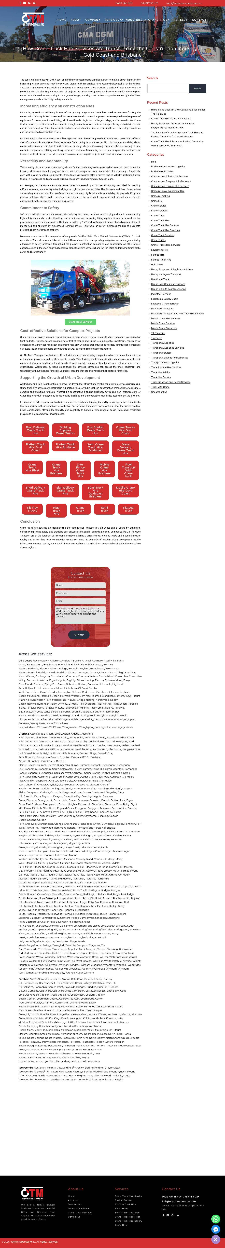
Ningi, (80, 886)
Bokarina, (28, 987)
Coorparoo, (33, 792)
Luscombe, (117, 692)
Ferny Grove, (43, 811)
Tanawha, (32, 1053)
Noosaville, (68, 1037)
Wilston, (64, 964)
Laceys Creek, (72, 847)
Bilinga (63, 668)
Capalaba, (48, 772)
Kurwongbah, (56, 847)
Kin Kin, (49, 1018)
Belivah (75, 664)
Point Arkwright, (86, 1045)
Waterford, (53, 723)
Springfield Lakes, (103, 929)
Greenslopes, (85, 823)
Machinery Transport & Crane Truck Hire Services (177, 313)
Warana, (57, 1057)
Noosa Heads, (92, 1033)
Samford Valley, (51, 917)
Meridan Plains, (73, 1026)
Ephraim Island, (114, 680)
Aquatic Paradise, (116, 737)
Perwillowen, (55, 1045)
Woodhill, (122, 964)
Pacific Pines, (105, 703)
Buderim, (103, 987)
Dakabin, (29, 796)
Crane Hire (157, 200)
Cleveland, (83, 784)
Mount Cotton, (86, 870)
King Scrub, (50, 843)
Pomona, (101, 1045)
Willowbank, (51, 964)
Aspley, (84, 741)
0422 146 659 (124, 3)
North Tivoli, (80, 890)
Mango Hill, (101, 859)
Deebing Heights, (92, 796)
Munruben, (78, 878)
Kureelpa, (111, 1018)
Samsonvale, (87, 917)
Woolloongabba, (45, 968)
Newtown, (70, 886)
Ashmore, (98, 660)
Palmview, (36, 1041)
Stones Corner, (103, 933)
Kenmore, (105, 839)
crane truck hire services (102, 112)
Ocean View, (44, 894)
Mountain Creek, (38, 1033)
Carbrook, (78, 772)
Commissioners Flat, (84, 788)
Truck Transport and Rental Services (170, 382)
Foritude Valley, (47, 815)
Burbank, (96, 765)
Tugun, (124, 719)
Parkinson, (33, 898)
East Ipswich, (50, 804)
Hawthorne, (33, 827)
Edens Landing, (86, 680)
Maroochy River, (36, 1026)
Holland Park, (54, 831)
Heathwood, (47, 827)
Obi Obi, (126, 1037)
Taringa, (48, 945)
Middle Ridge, (101, 1071)
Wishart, (86, 964)
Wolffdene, (55, 727)
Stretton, (45, 937)
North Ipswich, (126, 886)
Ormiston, (69, 894)
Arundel (86, 660)
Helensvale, (105, 684)
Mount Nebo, (93, 874)
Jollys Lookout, (63, 835)
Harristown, (66, 1071)
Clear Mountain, (67, 784)
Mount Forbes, (121, 870)
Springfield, (86, 929)
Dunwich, (95, 800)
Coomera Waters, (88, 676)
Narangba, (47, 882)
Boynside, (70, 987)
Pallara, (102, 894)
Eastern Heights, (68, 804)
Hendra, (72, 827)
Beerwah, (44, 983)
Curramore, (48, 1002)
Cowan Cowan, (83, 792)
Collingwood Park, (61, 788)
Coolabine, (64, 994)
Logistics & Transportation (165, 303)
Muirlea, (53, 878)
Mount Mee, (78, 874)
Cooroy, (54, 998)
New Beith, (80, 882)
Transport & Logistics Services (167, 347)
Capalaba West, (63, 772)
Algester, (30, 737)
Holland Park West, (73, 831)
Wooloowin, (62, 968)
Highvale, (29, 831)
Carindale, (117, 772)
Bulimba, (42, 765)
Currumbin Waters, (38, 680)
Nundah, (32, 894)
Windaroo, (31, 727)
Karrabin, (46, 839)
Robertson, (57, 909)
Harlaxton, (52, 1071)
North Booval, (109, 886)
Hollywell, (31, 688)
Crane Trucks (158, 240)
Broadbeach (97, 668)
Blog (153, 161)
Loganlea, (49, 855)
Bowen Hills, (60, 753)
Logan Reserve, (114, 851)
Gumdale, (107, 823)
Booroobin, (41, 987)
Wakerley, (50, 957)
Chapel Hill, (42, 780)
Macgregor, (56, 859)
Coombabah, (58, 676)
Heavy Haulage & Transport (166, 274)
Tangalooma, (35, 945)
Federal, (100, 1006)
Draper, (73, 800)
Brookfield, (34, 761)
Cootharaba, (88, 998)
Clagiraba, (124, 672)
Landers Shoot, (41, 1022)
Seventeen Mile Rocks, (69, 921)
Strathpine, (33, 937)
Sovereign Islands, (70, 715)
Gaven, (62, 684)
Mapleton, (102, 1022)
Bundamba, (64, 765)
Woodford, (109, 964)
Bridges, (81, 987)
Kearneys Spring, (83, 1071)
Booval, (28, 753)
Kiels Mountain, (35, 1018)
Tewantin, (54, 1053)
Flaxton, (110, 1006)
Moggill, (52, 866)
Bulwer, (52, 765)
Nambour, (67, 1033)
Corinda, (45, 792)
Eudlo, (80, 1006)
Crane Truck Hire (160, 220)
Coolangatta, (43, 676)
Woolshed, (75, 968)
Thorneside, (31, 949)
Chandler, (30, 780)
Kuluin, (87, 1018)
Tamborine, (49, 941)
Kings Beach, (62, 1018)
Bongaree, (128, 749)
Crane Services (159, 210)
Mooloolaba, (53, 1030)
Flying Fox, (51, 684)
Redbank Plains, (44, 906)
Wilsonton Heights (113, 1079)
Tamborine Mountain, (107, 719)
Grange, (59, 823)
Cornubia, (56, 792)
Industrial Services (161, 293)
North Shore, (113, 1037)
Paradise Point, (35, 707)
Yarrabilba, (43, 972)
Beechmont (50, 664)
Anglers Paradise (71, 660)
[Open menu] (121, 20)
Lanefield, (32, 851)
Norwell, (32, 703)
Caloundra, (45, 990)
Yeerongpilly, (57, 972)
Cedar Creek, (58, 776)
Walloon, (61, 957)
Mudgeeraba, (60, 699)
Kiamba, (126, 1014)
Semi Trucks (121, 1208)
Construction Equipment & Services (170, 186)
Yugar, (80, 972)
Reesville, (112, 1045)
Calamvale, (66, 769)
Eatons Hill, (85, 804)
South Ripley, (37, 929)
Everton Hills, (119, 808)
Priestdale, (60, 902)
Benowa (97, 664)
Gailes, (80, 815)
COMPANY (92, 19)
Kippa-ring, (75, 843)
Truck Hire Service (161, 377)
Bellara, (126, 745)
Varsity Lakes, (38, 723)
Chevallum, (113, 990)
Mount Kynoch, (118, 1071)
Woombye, (42, 1061)
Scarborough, (34, 921)
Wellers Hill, (36, 961)
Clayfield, (52, 784)
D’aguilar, (111, 792)
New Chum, (94, 882)
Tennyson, (83, 945)
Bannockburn (34, 664)
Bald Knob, (77, 979)
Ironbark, (122, 831)
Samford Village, (70, 917)
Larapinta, (44, 851)
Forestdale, (31, 815)
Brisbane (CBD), (80, 757)
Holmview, (43, 688)
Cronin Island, (107, 676)
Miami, (96, 695)
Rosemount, (33, 1049)
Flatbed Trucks (123, 1200)
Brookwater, (48, 761)
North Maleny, (97, 1037)
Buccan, (32, 765)
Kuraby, (43, 847)
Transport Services (161, 352)
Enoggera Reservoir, (100, 808)
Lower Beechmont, (100, 692)
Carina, (88, 772)
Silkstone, (68, 925)
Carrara (94, 672)
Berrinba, (80, 749)
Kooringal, (32, 847)
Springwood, (121, 929)
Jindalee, (49, 835)
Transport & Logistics (162, 342)
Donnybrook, (46, 800)
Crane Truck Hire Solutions (165, 230)
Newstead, (58, 886)
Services (112, 19)
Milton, (29, 866)
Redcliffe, (59, 906)
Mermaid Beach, (50, 695)
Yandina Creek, (79, 1061)
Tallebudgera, (63, 719)
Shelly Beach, (49, 1049)
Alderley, (76, 733)
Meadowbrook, (92, 863)
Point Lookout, (45, 902)
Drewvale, (84, 800)
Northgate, (94, 890)
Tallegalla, (36, 941)
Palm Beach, (120, 703)
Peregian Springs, (37, 1045)
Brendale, (31, 757)
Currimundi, (62, 1002)
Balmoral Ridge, (94, 979)
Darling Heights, (95, 1067)
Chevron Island (107, 672)
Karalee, (118, 835)
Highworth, (33, 1014)
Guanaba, (93, 684)
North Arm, (82, 1037)
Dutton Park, (118, 800)
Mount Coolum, (104, 1030)
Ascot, (64, 741)
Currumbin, (122, 676)
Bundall (32, 672)
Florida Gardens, (34, 684)
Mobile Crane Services (163, 323)
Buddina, (91, 987)
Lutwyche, (34, 859)
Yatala (129, 727)
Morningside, (50, 870)
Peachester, (89, 1041)
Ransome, (118, 902)
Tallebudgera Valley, (82, 719)
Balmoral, (31, 745)
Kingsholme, (32, 692)
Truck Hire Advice (160, 372)
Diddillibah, (34, 1006)
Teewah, (43, 1053)
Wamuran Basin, (90, 957)
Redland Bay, (72, 906)
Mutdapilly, (34, 882)
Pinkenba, (31, 902)
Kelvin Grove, (91, 839)
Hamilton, (130, 823)
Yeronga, (70, 972)
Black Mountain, (102, 983)
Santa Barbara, (52, 711)
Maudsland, (34, 695)
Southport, (34, 715)
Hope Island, (57, 688)
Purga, (84, 902)
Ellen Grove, (50, 808)
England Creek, (66, 808)
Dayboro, (47, 796)
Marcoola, (114, 1022)
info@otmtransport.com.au (184, 3)
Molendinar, (107, 695)
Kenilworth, (114, 1014)
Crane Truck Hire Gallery (128, 1221)
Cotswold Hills (65, 1067)
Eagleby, (72, 680)
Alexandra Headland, (50, 979)
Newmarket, (33, 886)
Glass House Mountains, (51, 1010)
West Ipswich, (84, 961)
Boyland (84, 668)
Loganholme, (35, 855)
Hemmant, (60, 827)
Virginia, (31, 957)
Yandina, (65, 1061)
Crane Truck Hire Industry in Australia (171, 118)
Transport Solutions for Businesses (169, 357)
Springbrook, (89, 715)
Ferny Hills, (57, 811)
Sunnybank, (68, 937)
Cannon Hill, (35, 772)
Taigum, (25, 941)
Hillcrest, (40, 831)
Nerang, (91, 699)
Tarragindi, (59, 945)
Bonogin (73, 668)
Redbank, (29, 906)
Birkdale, (91, 749)
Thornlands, (45, 949)
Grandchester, (46, 823)
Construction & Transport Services (169, 176)
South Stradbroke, (82, 711)
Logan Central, (96, 851)
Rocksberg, (43, 913)
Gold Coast (157, 264)
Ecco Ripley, (123, 804)
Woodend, (97, 964)
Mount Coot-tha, (68, 870)
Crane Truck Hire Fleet (168, 19)
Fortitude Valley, (66, 815)
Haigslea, (118, 823)
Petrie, (78, 898)
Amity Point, (76, 737)
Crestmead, (99, 792)
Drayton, (110, 1067)
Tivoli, (82, 949)
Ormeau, (63, 703)
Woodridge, (135, 964)
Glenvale (39, 1071)
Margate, (54, 863)
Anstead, (101, 737)
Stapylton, (103, 715)
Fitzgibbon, (90, 811)
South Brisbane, (117, 925)
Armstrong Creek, (49, 741)
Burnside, (33, 990)
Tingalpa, (73, 949)
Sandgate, (101, 917)
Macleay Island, (85, 859)
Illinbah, (69, 688)
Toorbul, (102, 949)
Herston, (99, 827)
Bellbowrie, (32, 749)
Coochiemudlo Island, (109, 788)
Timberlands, (60, 949)
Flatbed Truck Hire (161, 259)
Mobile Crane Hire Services (165, 318)
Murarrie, (91, 878)
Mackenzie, (69, 859)
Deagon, (58, 796)
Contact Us (74, 1216)
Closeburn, (33, 788)
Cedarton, (116, 776)
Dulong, (56, 1006)
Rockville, (117, 1075)
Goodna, (32, 819)
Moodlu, (62, 866)
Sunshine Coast (27, 979)
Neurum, (68, 882)
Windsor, (75, 964)
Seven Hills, (49, 921)
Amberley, (55, 737)
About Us (73, 1200)
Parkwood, (70, 707)
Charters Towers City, (61, 780)
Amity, (65, 737)
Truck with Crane (160, 386)
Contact (199, 19)
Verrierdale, (45, 1057)
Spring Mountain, (68, 929)
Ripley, (113, 906)
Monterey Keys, (123, 695)
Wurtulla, (54, 1061)
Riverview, (44, 909)
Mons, (30, 1030)
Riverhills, (32, 909)
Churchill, (31, 784)
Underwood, (31, 953)
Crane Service (158, 205)
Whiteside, (126, 961)
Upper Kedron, (90, 953)
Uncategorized (159, 391)
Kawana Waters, (98, 1014)
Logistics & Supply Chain (164, 298)
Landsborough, (59, 1022)
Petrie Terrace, (103, 898)
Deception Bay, (73, 796)
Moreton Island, (33, 870)
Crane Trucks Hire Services (165, 244)
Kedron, (78, 839)
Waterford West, (119, 957)
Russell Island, (108, 913)
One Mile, (57, 894)
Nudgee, (106, 890)
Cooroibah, (43, 998)
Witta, (32, 1061)
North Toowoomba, (49, 1075)
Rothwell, (69, 913)
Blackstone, (115, 749)
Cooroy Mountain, (70, 998)
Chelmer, (79, 780)
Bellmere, (44, 749)
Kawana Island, (79, 1014)
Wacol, (40, 957)
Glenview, (71, 1010)
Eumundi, (90, 1006)
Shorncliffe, (55, 925)
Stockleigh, (87, 933)
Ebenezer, (110, 804)
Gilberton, (72, 684)
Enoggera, (81, 808)
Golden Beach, (85, 1010)
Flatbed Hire (157, 254)
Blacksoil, (102, 749)
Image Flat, (64, 1014)
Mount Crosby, (104, 870)
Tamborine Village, (67, 941)
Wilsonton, (95, 1079)
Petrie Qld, (89, 898)
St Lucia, (32, 933)
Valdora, (33, 1057)
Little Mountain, (77, 1022)
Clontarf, (95, 784)
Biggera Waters (49, 668)
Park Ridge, (114, 894)
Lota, (58, 855)
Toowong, (113, 949)
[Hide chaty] (215, 1239)
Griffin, (97, 823)
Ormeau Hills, (77, 703)
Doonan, (46, 1006)
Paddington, (90, 894)
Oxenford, (91, 703)
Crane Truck (157, 215)
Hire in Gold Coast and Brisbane (168, 284)
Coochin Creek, (49, 994)
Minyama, (88, 1026)
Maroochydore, (55, 1026)
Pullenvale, (73, 902)
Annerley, (90, 737)
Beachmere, (114, 745)
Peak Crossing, (48, 898)
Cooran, (32, 998)
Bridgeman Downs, (48, 757)
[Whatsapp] (215, 1219)
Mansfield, (32, 863)
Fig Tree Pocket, (74, 811)
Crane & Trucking (160, 195)
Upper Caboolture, (70, 953)
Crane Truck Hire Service (128, 1196)
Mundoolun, (65, 878)
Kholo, (39, 843)
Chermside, (92, 780)
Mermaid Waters (69, 695)
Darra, (38, 796)
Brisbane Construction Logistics (168, 166)
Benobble (86, 664)
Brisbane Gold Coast (162, 171)
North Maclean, (35, 890)
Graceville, (31, 823)
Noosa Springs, (36, 1037)
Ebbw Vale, (98, 804)
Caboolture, (32, 769)
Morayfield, (116, 866)
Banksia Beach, (46, 745)
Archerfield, (32, 741)
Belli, (53, 983)
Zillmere (89, 972)
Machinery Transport (162, 308)
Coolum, (90, 994)
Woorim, (87, 968)
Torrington (80, 1079)
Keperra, (30, 843)
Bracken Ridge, (88, 753)
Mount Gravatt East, (59, 874)
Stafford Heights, (57, 933)
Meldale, (106, 863)
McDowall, (77, 863)
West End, (70, 961)
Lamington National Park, (73, 692)
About (76, 19)
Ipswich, (112, 831)
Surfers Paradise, (38, 719)
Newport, (46, 886)
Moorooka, (102, 866)
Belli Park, (63, 983)
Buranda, (85, 765)
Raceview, (106, 902)
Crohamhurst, (33, 1002)
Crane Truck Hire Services (165, 225)
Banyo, (59, 745)
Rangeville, (93, 1075)
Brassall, (103, 753)
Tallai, (51, 719)
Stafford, (42, 933)
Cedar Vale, (103, 776)
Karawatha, (34, 839)
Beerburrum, (31, 983)
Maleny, (91, 1022)
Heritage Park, (85, 827)
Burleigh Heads (47, 672)
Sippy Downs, (65, 1049)
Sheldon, (30, 925)
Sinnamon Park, (83, 925)
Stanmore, (74, 933)
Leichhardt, (68, 851)
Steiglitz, (114, 715)
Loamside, (81, 851)
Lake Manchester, (91, 847)
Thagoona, (95, 945)
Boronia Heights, (43, 753)
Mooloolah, (67, 1030)
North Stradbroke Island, (58, 890)
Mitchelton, (40, 866)
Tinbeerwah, (67, 1053)
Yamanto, (31, 972)
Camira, (87, 769)
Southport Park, (50, 715)
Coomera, (72, 676)
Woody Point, (27, 968)
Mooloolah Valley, (84, 1030)
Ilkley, (53, 1014)
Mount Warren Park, (40, 699)
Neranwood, (103, 699)
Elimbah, (37, 808)
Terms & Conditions (78, 1208)
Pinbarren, (69, 1045)
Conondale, (33, 994)
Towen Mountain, (84, 1053)
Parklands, (63, 1041)
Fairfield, (30, 811)
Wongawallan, (70, 727)
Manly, (112, 859)
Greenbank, (71, 823)
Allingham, (42, 737)
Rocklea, (32, 913)
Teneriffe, (71, 945)
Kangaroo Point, (103, 835)
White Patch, (112, 961)
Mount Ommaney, (112, 874)
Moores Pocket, (76, 866)
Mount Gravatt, (38, 874)
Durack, (106, 800)
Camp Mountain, (115, 769)
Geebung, (103, 815)
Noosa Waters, (53, 1037)
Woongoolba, (104, 727)
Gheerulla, (31, 1010)
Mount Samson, (39, 878)
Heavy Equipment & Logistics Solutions (172, 269)
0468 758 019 (149, 3)
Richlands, (103, 906)
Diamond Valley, (79, 1002)
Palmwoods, (49, 1041)
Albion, (66, 733)
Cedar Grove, (89, 776)
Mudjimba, (54, 1033)
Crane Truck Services (162, 235)
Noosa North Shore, (112, 1033)
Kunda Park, (99, 1018)
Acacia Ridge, (38, 733)
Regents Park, (88, 906)
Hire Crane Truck (160, 279)
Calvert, (78, 769)
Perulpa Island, (65, 898)
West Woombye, (71, 1057)
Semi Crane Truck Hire (127, 1212)
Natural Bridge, (77, 699)
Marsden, (65, 863)
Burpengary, (109, 765)
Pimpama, (83, 707)
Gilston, (82, 684)
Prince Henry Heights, (74, 1075)
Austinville (110, 660)
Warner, (104, 957)
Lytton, (44, 859)
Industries (134, 19)
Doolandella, (61, 800)
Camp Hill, (98, 769)
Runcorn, (80, 913)
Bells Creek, (76, 983)
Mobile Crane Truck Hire (164, 328)
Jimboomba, (36, 835)
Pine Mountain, (121, 898)
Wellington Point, (53, 961)
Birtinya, (88, 983)
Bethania (33, 668)
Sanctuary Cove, (33, 711)
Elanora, (100, 680)
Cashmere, (44, 776)
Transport (156, 338)
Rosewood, (57, 913)
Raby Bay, (94, 902)
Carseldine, (31, 776)
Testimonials (75, 1204)
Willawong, (37, 964)
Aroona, (66, 979)
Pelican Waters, (105, 1041)
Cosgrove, (68, 792)
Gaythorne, (91, 815)
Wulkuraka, (99, 968)
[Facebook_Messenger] (215, 1229)
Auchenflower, (97, 741)
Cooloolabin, (77, 994)
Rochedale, (70, 909)
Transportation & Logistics (165, 362)
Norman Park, (92, 886)
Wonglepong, (87, 727)
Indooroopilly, (99, 831)
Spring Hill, (51, 929)
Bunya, (75, 765)
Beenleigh (64, 664)
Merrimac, (85, 695)
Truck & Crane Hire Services (166, 367)
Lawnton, (55, 851)
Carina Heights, (102, 772)
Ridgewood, (125, 1045)
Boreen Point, (56, 987)
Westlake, (98, 961)
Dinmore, (32, 800)
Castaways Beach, (96, 990)
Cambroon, (78, 990)
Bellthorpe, (57, 749)
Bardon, (68, 745)
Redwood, (106, 1075)
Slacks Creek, (100, 925)
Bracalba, (73, 753)
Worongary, (119, 727)
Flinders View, (105, 811)
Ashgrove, (74, 741)
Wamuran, (73, 957)
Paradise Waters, (54, 707)
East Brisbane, (34, 804)
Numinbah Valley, (47, 703)
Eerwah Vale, (68, 1006)
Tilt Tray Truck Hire (125, 1204)
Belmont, (69, 749)
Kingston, (63, 843)
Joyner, (76, 835)
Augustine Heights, (117, 741)
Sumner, (56, 937)
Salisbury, (36, 917)
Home (61, 19)
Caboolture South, (49, 769)
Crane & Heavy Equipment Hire (167, 191)
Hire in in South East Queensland (168, 289)
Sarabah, (66, 711)
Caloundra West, (62, 990)
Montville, (40, 1030)
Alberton (55, 660)
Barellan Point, (82, 745)
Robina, (109, 707)
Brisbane (24, 733)
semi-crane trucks (56, 179)
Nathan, (58, 882)
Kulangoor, (76, 1018)
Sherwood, (42, 925)
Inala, (87, 831)
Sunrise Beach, (82, 1049)
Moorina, (91, 866)
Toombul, (91, 949)
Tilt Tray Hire (158, 333)
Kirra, (43, 692)
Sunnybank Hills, (85, 937)
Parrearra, (76, 1041)
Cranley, (80, 1067)
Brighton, (65, 757)
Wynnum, (112, 968)
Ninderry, (78, 1033)
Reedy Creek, (97, 707)
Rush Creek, (93, 913)
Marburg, (43, 863)
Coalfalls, (45, 788)
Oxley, (79, 894)
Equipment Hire (159, 249)
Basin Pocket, (99, 745)
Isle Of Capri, (81, 688)
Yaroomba (94, 1061)
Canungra (82, 672)
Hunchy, (45, 1014)
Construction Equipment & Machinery (171, 181)
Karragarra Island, (62, 839)
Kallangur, (87, 835)
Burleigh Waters (66, 672)
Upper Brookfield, (49, 953)
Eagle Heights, (58, 680)
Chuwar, (42, 784)
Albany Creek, (54, 733)
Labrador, (52, 692)
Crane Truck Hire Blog (80, 1212)
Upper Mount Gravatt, (112, 953)
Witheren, (43, 727)
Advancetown (41, 660)
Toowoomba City (44, 1079)
